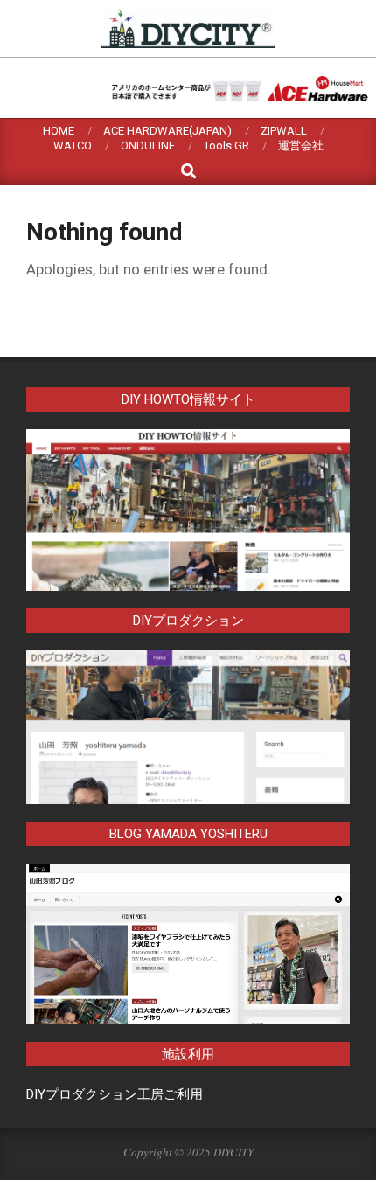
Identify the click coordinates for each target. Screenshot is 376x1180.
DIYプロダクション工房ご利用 (114, 1094)
